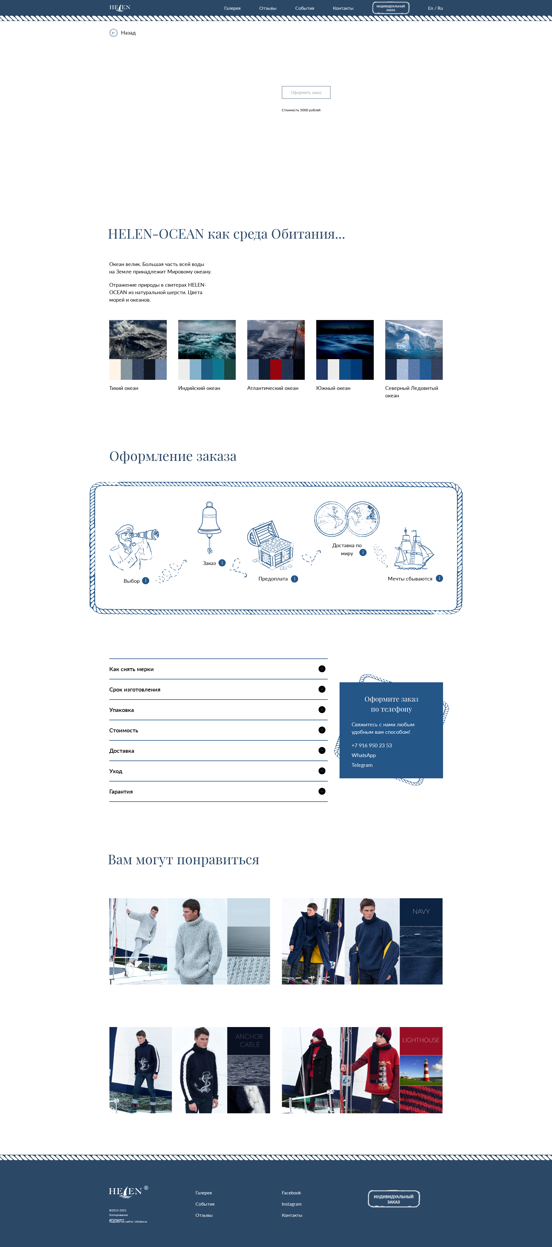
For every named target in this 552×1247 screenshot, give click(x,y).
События (304, 8)
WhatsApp (364, 755)
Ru (440, 8)
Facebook (291, 1192)
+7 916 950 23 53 (372, 745)
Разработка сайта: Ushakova (128, 1221)
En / (432, 8)
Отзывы (268, 8)
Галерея (232, 8)
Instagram (292, 1203)
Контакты (343, 8)
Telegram (362, 765)
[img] (120, 8)
